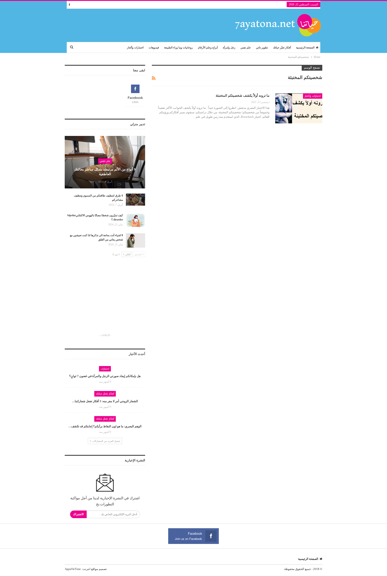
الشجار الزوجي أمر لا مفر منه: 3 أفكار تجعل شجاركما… (105, 401)
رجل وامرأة (229, 47)
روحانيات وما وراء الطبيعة (178, 47)
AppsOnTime (73, 569)
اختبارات (105, 368)
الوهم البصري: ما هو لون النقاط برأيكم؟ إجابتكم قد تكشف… (105, 426)
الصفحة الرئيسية (305, 47)
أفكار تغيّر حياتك (282, 47)
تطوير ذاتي (262, 47)
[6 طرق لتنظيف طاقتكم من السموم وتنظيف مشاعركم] (135, 201)
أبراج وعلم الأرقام (208, 47)
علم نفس (246, 47)
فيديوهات (154, 47)
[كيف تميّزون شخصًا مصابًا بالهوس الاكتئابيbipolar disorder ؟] (135, 220)
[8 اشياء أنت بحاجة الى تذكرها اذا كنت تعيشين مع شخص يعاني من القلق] (135, 240)
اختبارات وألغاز (135, 47)
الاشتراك (78, 514)
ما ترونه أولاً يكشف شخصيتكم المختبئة (242, 95)
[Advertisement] (105, 299)
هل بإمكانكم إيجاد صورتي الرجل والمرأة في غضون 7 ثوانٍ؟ (105, 376)
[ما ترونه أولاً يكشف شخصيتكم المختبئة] (298, 108)
